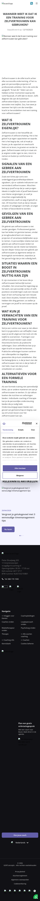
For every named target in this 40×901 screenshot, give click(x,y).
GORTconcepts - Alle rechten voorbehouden (20, 865)
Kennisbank (6, 643)
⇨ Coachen (25, 640)
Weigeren (20, 475)
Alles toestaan (20, 468)
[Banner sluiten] (36, 423)
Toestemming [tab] (8, 430)
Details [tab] (21, 430)
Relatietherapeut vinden (8, 629)
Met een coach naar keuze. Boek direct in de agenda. (27, 732)
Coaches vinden (8, 622)
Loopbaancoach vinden (27, 623)
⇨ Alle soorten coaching (26, 635)
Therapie (5, 634)
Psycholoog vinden (28, 628)
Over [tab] (33, 430)
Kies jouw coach (20, 835)
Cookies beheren (27, 643)
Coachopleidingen (28, 616)
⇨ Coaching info (8, 640)
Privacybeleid (20, 872)
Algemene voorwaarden (20, 880)
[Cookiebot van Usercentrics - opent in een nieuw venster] (23, 423)
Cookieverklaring (20, 884)
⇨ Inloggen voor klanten (8, 617)
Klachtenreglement (20, 876)
